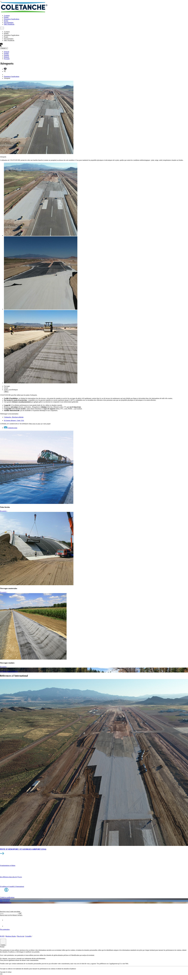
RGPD (2, 936)
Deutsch (6, 57)
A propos (7, 15)
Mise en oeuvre (4, 901)
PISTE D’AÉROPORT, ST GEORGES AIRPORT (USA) (23, 849)
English (6, 53)
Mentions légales (10, 936)
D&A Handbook (9, 24)
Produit (6, 17)
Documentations (5, 899)
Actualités (28, 936)
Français (6, 51)
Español (6, 55)
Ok (20, 913)
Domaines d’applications (11, 19)
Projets (6, 21)
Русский (6, 59)
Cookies (3, 945)
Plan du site (20, 936)
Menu (6, 391)
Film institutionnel (5, 902)
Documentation (8, 22)
